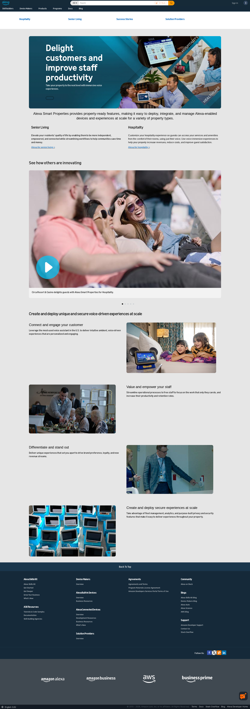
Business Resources (84, 601)
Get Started (28, 588)
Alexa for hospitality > (139, 147)
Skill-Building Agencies (33, 619)
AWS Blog (185, 612)
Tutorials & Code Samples (34, 612)
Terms (195, 706)
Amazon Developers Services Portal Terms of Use (148, 591)
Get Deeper (28, 591)
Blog (81, 8)
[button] (9, 707)
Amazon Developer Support (192, 625)
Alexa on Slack (187, 584)
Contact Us (185, 628)
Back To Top (125, 566)
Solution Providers (175, 19)
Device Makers (26, 8)
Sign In (235, 3)
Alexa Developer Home (237, 706)
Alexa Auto (185, 604)
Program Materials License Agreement (144, 588)
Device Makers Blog (189, 601)
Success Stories (124, 19)
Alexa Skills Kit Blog (189, 597)
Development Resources (86, 618)
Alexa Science (186, 608)
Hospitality (25, 19)
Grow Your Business (32, 595)
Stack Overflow (187, 632)
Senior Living (75, 19)
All (74, 3)
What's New (28, 598)
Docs (70, 8)
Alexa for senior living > (43, 147)
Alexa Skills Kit (29, 584)
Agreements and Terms (138, 584)
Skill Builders (7, 8)
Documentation (30, 615)
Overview (79, 584)
